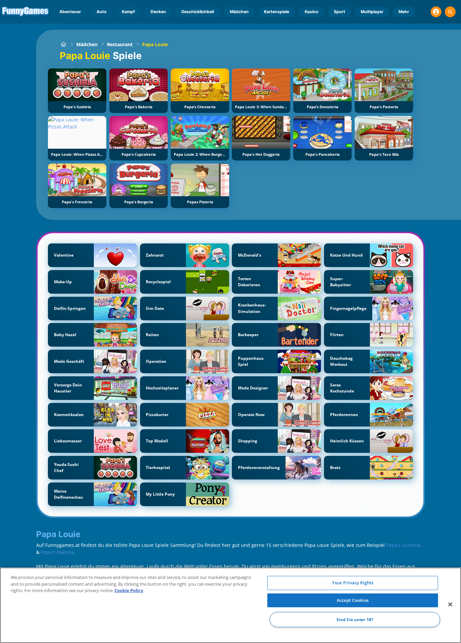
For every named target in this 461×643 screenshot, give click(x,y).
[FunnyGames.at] (63, 44)
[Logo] (25, 12)
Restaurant (120, 44)
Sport (339, 11)
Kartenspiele (276, 11)
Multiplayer (372, 11)
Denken (158, 11)
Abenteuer (70, 11)
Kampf (128, 11)
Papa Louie (155, 44)
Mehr (404, 11)
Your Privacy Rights (352, 583)
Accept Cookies (353, 600)
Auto (102, 11)
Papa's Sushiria (403, 545)
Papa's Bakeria (57, 552)
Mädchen (239, 11)
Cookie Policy (128, 590)
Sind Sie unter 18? (354, 619)
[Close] (450, 604)
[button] (436, 11)
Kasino (312, 11)
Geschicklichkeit (197, 11)
